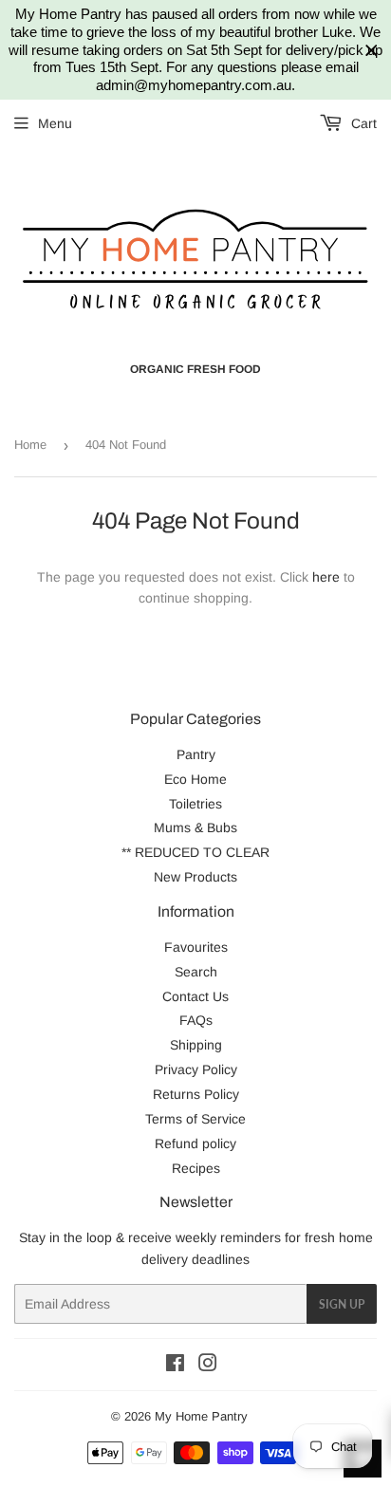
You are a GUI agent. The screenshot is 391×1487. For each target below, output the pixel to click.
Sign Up (341, 1304)
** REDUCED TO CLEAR (195, 852)
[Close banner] (371, 51)
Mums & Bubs (195, 827)
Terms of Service (195, 1118)
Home (30, 444)
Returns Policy (196, 1094)
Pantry (196, 754)
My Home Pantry (201, 1416)
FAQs (196, 1020)
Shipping (196, 1044)
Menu (55, 123)
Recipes (196, 1168)
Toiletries (195, 803)
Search (196, 971)
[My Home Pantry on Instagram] (207, 1365)
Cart (362, 123)
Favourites (196, 947)
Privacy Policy (196, 1069)
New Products (195, 876)
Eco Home (195, 779)
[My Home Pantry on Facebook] (175, 1365)
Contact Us (195, 996)
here (326, 577)
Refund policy (195, 1143)
